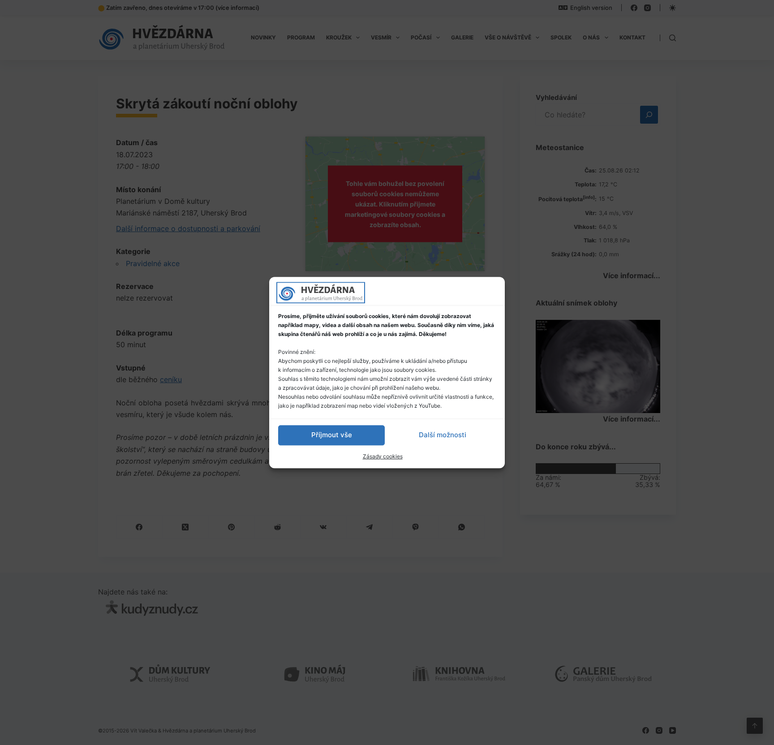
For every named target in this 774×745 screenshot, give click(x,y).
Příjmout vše (331, 435)
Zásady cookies (383, 456)
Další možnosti (442, 435)
